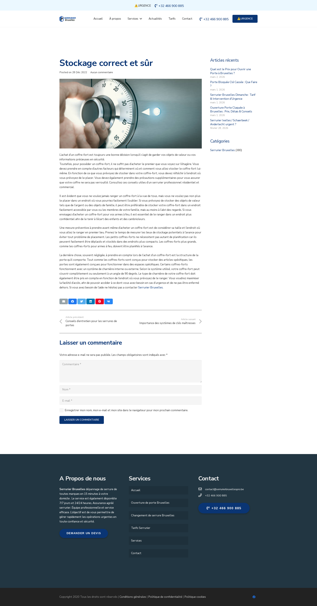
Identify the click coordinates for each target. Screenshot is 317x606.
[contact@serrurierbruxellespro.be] (201, 489)
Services (136, 541)
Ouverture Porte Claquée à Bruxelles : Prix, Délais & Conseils (231, 110)
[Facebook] (254, 597)
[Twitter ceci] (81, 301)
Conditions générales (133, 597)
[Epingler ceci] (99, 301)
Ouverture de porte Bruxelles (150, 503)
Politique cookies (195, 597)
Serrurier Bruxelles (222, 150)
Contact (136, 553)
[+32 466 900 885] (201, 495)
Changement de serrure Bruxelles (152, 515)
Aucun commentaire (101, 72)
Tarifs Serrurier (140, 528)
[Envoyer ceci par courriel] (63, 301)
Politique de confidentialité (165, 597)
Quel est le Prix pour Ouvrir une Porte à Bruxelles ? (230, 71)
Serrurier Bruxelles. (150, 287)
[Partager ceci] (72, 301)
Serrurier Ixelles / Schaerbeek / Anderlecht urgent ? (229, 122)
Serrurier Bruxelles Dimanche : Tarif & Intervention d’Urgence (232, 97)
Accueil (135, 490)
